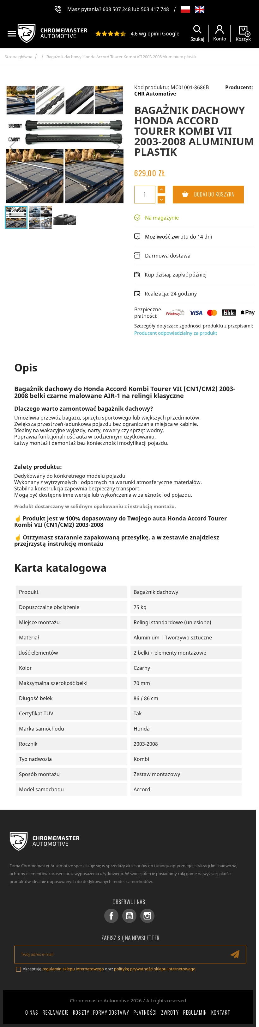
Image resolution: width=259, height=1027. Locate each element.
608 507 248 (117, 9)
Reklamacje (56, 1012)
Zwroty (170, 1012)
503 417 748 (155, 9)
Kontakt (221, 1012)
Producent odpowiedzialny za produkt (175, 333)
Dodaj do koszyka (204, 194)
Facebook (111, 916)
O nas (31, 1012)
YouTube (129, 916)
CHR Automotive (155, 93)
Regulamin (195, 1012)
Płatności (145, 1012)
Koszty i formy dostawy (101, 1012)
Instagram (147, 916)
